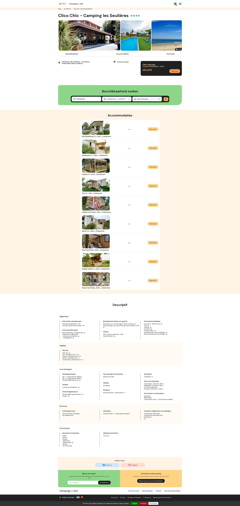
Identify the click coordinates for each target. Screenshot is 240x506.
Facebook (109, 465)
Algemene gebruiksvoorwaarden (162, 497)
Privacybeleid (147, 497)
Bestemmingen (147, 491)
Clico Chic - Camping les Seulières (83, 8)
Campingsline (76, 4)
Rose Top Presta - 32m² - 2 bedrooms (95, 250)
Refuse (143, 503)
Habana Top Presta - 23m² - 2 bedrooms (96, 212)
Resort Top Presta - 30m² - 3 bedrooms (96, 288)
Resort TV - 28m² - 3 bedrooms (93, 231)
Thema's (158, 491)
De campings (67, 8)
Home (59, 8)
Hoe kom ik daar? (121, 62)
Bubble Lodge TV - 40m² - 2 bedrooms (96, 269)
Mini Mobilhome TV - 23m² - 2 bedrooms (96, 136)
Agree (135, 503)
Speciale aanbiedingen (172, 491)
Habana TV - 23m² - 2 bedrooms (93, 174)
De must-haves (133, 491)
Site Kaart (122, 497)
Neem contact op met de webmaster (151, 481)
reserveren (153, 129)
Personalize (153, 503)
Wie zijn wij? (114, 497)
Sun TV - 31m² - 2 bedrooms (92, 193)
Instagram (134, 465)
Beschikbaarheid (72, 54)
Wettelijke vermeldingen (134, 497)
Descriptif (170, 54)
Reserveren (174, 71)
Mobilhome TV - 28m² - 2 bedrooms (95, 155)
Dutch (180, 4)
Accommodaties (122, 54)
